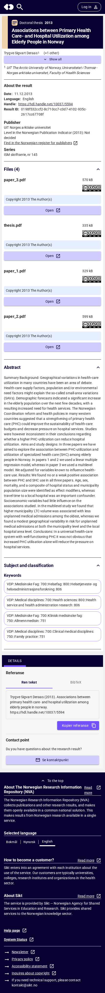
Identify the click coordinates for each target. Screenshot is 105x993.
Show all (55, 59)
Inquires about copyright (31, 973)
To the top (55, 781)
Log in (86, 7)
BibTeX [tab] (75, 682)
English (47, 841)
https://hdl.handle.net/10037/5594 (45, 104)
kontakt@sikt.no (24, 985)
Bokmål (11, 842)
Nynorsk (29, 842)
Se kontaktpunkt (55, 760)
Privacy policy (22, 959)
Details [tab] (15, 661)
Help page (12, 930)
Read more (88, 790)
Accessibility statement (29, 966)
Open (49, 210)
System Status (15, 939)
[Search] (20, 7)
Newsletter (20, 952)
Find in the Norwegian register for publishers (38, 143)
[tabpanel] (52, 704)
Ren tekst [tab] (29, 682)
